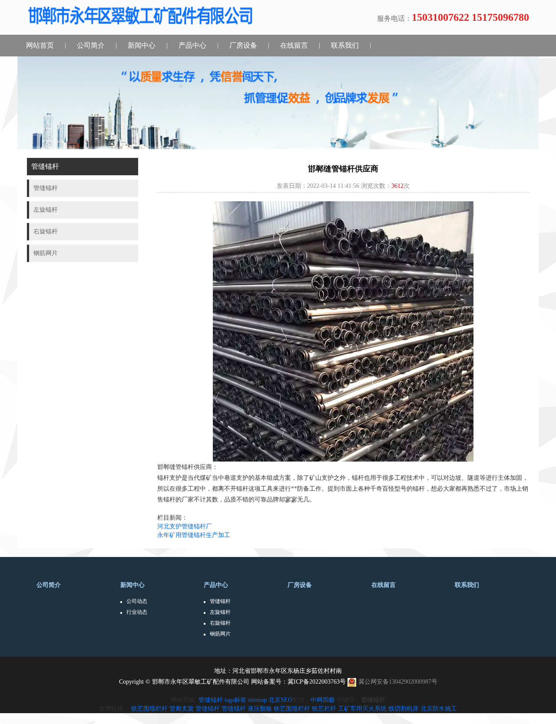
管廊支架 (181, 708)
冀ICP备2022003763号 (317, 681)
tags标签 (235, 700)
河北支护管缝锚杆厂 (184, 526)
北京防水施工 (438, 708)
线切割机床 (403, 708)
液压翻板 (260, 708)
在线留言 (294, 45)
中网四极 (323, 700)
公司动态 (136, 601)
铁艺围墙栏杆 (149, 708)
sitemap (257, 700)
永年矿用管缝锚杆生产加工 (193, 535)
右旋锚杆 (220, 623)
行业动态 (136, 612)
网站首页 (40, 45)
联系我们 (345, 45)
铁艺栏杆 (324, 708)
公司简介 (91, 45)
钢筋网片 (220, 634)
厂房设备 (243, 45)
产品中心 (192, 45)
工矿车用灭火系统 (362, 708)
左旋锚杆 (220, 612)
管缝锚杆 (220, 601)
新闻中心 (142, 45)
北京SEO (280, 700)
